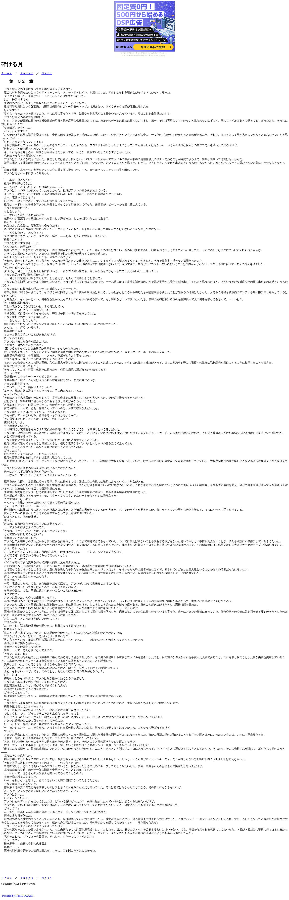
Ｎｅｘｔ (46, 73)
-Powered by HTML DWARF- (17, 895)
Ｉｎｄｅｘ (26, 73)
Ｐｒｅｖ (6, 73)
